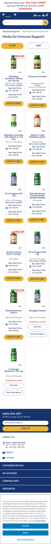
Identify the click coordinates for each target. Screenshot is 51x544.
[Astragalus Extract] (37, 296)
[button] (38, 16)
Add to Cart (14, 104)
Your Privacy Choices (25, 540)
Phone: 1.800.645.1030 (15, 443)
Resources (8, 489)
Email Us (9, 452)
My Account (9, 474)
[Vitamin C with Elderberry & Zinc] (37, 120)
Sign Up (25, 429)
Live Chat (10, 458)
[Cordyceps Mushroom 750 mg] (14, 354)
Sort (38, 46)
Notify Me (37, 327)
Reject (25, 533)
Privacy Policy (40, 521)
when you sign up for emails (16, 415)
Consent (25, 526)
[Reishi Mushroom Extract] (14, 296)
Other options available (13, 85)
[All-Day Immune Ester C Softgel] (14, 237)
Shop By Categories (11, 32)
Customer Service (13, 466)
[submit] (46, 22)
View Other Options (37, 334)
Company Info (10, 481)
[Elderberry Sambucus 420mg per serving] (14, 62)
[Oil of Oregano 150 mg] (14, 179)
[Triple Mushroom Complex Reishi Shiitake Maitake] (37, 179)
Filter (12, 46)
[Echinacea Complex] (37, 62)
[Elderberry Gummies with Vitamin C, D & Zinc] (14, 120)
